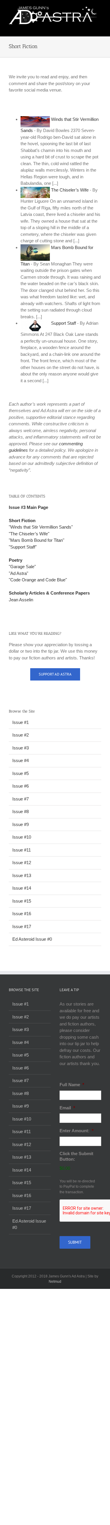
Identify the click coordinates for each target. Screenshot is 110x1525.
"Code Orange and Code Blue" (38, 579)
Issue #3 (20, 747)
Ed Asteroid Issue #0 (32, 939)
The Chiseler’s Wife (70, 189)
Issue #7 (20, 798)
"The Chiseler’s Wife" (29, 533)
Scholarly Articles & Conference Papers (49, 592)
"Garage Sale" (22, 566)
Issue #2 (20, 734)
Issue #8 (20, 811)
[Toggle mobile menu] (99, 27)
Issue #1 (20, 722)
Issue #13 (21, 875)
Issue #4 (20, 760)
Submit (75, 1242)
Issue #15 (21, 900)
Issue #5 (20, 773)
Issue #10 (21, 837)
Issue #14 (21, 888)
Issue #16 (21, 913)
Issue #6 (20, 785)
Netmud (55, 1281)
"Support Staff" (23, 546)
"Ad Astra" (18, 573)
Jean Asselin (21, 599)
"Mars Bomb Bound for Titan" (36, 540)
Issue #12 (21, 862)
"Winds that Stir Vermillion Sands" (41, 526)
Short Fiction (22, 520)
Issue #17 (21, 926)
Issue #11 (21, 849)
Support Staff (63, 323)
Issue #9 (20, 824)
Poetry (15, 560)
